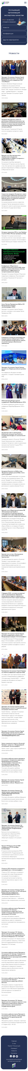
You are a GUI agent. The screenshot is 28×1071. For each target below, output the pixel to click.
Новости (14, 1050)
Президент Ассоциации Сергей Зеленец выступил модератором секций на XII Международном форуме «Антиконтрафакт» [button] (14, 635)
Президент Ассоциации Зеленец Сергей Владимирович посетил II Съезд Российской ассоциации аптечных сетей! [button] (14, 708)
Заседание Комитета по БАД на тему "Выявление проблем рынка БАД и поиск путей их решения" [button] (13, 472)
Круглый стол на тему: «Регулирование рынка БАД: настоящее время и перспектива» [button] (12, 555)
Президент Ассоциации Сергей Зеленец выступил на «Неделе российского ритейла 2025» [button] (14, 369)
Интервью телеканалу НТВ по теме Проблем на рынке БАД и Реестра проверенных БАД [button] (14, 232)
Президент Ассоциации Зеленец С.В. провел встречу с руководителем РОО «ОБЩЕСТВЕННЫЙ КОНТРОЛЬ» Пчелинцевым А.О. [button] (12, 793)
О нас (14, 1043)
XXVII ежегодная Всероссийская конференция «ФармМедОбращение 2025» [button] (14, 401)
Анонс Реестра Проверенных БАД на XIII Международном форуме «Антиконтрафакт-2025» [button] (13, 305)
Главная (14, 1041)
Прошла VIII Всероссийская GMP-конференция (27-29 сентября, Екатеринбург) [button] (11, 847)
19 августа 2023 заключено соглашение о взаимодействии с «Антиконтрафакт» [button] (13, 869)
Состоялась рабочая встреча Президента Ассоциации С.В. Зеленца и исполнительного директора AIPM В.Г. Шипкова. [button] (13, 980)
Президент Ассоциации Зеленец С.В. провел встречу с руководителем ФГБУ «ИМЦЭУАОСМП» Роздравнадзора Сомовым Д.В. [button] (12, 827)
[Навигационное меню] (25, 2)
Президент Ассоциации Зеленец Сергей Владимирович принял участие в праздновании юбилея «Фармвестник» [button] (13, 781)
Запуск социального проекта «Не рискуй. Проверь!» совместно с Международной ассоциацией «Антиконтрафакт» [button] (13, 745)
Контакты (14, 1053)
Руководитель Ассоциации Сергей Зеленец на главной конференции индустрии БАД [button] (14, 671)
